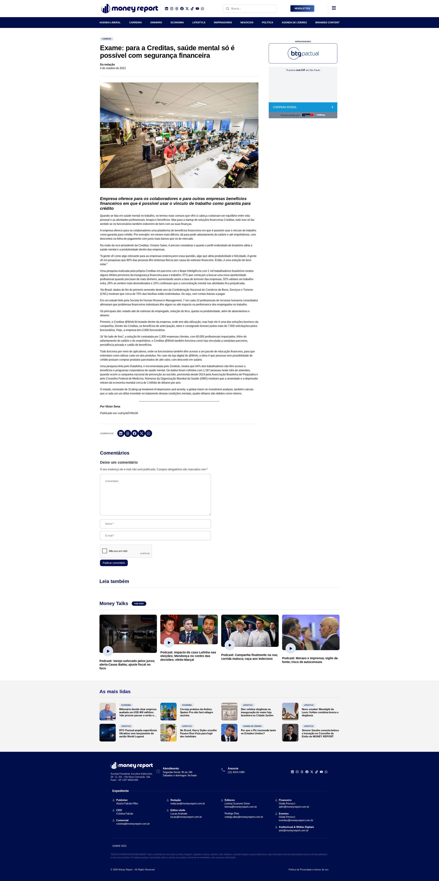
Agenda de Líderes (252, 726)
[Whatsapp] (202, 8)
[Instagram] (171, 8)
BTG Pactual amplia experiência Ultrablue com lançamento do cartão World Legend (138, 733)
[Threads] (176, 8)
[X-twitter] (187, 8)
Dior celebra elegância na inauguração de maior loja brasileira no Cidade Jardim (257, 712)
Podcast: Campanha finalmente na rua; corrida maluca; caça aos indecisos (249, 656)
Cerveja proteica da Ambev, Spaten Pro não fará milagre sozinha (196, 712)
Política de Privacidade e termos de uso (308, 869)
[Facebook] (182, 8)
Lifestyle (248, 705)
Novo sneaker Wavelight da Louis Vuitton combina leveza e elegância (320, 712)
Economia (126, 705)
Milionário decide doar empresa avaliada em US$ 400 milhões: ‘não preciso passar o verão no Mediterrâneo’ (137, 714)
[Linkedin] (166, 8)
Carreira (106, 39)
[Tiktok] (192, 8)
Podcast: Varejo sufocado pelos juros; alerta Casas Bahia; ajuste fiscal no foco (127, 664)
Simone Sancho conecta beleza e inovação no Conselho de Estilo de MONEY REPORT (320, 733)
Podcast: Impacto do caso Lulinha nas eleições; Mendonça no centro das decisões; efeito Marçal (188, 656)
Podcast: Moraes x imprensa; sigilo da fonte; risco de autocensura (310, 660)
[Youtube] (197, 8)
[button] (120, 433)
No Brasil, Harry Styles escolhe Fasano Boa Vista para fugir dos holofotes (198, 733)
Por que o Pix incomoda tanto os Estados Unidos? (258, 732)
